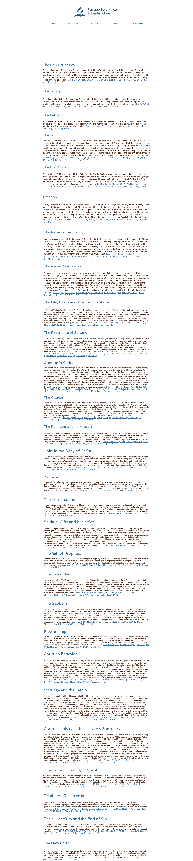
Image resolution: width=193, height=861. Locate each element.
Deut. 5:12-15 (114, 622)
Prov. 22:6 (116, 717)
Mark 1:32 (69, 624)
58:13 (133, 622)
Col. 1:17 (77, 420)
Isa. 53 (90, 323)
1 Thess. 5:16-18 (75, 391)
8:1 (84, 160)
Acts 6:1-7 (118, 546)
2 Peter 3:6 (74, 295)
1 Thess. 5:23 (126, 257)
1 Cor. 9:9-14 (79, 647)
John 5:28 (114, 809)
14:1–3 (98, 158)
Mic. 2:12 (138, 442)
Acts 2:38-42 (117, 418)
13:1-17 (144, 513)
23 (85, 391)
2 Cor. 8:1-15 (91, 647)
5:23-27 (69, 420)
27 (115, 467)
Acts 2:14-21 (115, 565)
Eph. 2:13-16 (68, 469)
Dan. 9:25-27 (51, 158)
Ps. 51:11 (128, 184)
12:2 (77, 354)
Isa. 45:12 (100, 220)
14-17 (59, 354)
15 (124, 254)
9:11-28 (72, 762)
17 (142, 80)
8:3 (129, 323)
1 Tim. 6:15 (83, 811)
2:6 (60, 391)
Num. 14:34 (91, 760)
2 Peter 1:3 (80, 356)
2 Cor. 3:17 (101, 389)
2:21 (70, 356)
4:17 (64, 444)
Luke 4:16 (78, 624)
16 (137, 352)
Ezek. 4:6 (101, 760)
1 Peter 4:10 (83, 548)
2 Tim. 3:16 (134, 80)
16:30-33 (110, 491)
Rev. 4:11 (68, 129)
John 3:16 (71, 107)
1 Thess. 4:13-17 (70, 811)
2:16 (49, 762)
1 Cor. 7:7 (77, 719)
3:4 (119, 293)
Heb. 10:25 (91, 391)
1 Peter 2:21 (90, 325)
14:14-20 (114, 786)
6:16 (142, 809)
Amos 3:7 (93, 565)
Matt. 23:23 (55, 647)
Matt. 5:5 (100, 857)
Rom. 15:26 (65, 647)
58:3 (57, 257)
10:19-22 (80, 762)
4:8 (49, 682)
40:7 (113, 593)
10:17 (71, 354)
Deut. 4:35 (99, 126)
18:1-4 (110, 444)
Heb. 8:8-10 (83, 595)
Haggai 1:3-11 (139, 645)
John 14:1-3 (108, 784)
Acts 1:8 (89, 187)
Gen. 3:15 (75, 323)
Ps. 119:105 (76, 80)
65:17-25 (91, 857)
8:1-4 (53, 354)
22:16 (116, 491)
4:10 (111, 325)
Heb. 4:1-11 (88, 624)
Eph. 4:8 (56, 548)
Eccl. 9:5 (79, 809)
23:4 (130, 387)
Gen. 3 (56, 293)
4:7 (49, 259)
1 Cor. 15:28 (138, 126)
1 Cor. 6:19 (99, 680)
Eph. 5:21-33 (104, 719)
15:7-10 (53, 595)
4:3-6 (77, 469)
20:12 (109, 762)
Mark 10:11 (53, 719)
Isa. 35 (84, 857)
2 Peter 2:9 (111, 391)
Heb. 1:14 (52, 295)
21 (61, 82)
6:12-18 (136, 389)
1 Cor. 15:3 (125, 158)
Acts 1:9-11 (119, 784)
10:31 (110, 680)
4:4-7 (114, 354)
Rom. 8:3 (61, 595)
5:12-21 (125, 293)
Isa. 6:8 (50, 107)
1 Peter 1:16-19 (55, 444)
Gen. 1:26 (139, 104)
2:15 (117, 645)
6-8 (62, 293)
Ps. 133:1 (73, 467)
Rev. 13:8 (92, 356)
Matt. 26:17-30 (121, 513)
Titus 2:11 (68, 682)
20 (110, 257)
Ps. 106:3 (78, 680)
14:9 (130, 126)
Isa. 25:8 (105, 809)
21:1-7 (128, 857)
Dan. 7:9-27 (111, 760)
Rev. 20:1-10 (94, 811)
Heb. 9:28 (98, 786)
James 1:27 (101, 391)
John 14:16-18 (59, 187)
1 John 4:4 (126, 391)
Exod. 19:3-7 (77, 418)
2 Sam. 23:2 (117, 184)
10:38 (100, 187)
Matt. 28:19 (60, 107)
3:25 (120, 323)
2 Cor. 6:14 (92, 719)
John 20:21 (78, 389)
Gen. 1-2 (47, 220)
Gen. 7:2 (47, 680)
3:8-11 (62, 420)
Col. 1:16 (124, 220)
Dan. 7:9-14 (107, 442)
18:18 (99, 418)
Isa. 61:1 (137, 184)
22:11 (121, 762)
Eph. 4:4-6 (102, 107)
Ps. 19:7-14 (106, 593)
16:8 (141, 352)
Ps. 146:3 (69, 809)
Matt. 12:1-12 (58, 624)
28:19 (105, 418)
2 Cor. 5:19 (102, 257)
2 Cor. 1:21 (81, 107)
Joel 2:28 (101, 565)
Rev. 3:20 (68, 516)
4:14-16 (59, 762)
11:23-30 (60, 516)
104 (92, 220)
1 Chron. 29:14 (126, 645)
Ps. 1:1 (122, 387)
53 (73, 352)
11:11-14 (126, 809)
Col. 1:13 (131, 354)
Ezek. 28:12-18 (96, 293)
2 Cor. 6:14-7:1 (120, 680)
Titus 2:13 (88, 786)
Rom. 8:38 (88, 389)
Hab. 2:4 (109, 352)
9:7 (99, 647)
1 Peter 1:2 (113, 107)
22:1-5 (135, 857)
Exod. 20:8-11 (65, 220)
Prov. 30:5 (86, 80)
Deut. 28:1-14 (94, 593)
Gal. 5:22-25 (115, 389)
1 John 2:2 (104, 325)
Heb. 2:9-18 (76, 160)
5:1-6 (53, 786)
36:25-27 (101, 352)
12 (140, 387)
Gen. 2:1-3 (72, 622)
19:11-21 (123, 786)
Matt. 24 (84, 784)
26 (69, 187)
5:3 (95, 187)
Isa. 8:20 (99, 80)
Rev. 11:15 (120, 857)
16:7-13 (80, 187)
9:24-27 (127, 760)
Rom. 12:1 (87, 680)
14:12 (115, 595)
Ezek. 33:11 (91, 352)
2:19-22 (55, 420)
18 (107, 220)
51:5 (48, 257)
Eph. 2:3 (115, 257)
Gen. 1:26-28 (113, 254)
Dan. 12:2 (93, 809)
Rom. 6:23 (114, 158)
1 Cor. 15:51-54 (131, 784)
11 (56, 220)
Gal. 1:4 (96, 354)
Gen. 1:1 (89, 126)
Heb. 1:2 (133, 220)
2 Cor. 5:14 (51, 325)
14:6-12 (103, 444)
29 (107, 565)
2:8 (71, 786)
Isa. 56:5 (124, 622)
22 (88, 107)
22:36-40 (133, 593)
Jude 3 (83, 444)
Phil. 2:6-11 (71, 325)
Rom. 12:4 (121, 467)
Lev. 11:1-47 (68, 680)
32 (141, 717)
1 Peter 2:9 (89, 420)
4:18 (50, 187)
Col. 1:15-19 (63, 160)
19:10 (52, 567)
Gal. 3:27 (134, 491)
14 (81, 158)
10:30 (92, 158)
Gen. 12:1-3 (66, 418)
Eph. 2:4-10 (122, 354)
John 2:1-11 (67, 719)
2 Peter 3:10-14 (73, 444)
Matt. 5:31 (135, 717)
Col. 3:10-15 (91, 469)
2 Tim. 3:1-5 (79, 786)
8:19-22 (133, 293)
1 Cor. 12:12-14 (135, 467)
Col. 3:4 (59, 811)
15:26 (73, 187)
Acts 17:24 (114, 220)
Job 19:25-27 (58, 809)
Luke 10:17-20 (67, 389)
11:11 (122, 442)
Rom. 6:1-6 (124, 491)
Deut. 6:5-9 (106, 717)
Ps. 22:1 (83, 323)
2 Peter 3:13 (110, 857)
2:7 (120, 254)
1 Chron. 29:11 (112, 387)
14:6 (102, 762)
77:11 (135, 387)
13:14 (93, 107)
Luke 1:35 (63, 158)
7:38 (125, 418)
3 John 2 (101, 682)
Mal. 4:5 (124, 717)
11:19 (96, 762)
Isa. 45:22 (66, 352)
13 (106, 158)
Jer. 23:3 (129, 442)
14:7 (50, 222)
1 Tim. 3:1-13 (71, 548)
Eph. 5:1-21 (136, 680)
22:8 (57, 567)
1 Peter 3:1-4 (82, 682)
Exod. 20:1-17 (82, 593)
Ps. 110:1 (110, 126)
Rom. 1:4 (113, 323)
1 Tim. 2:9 (56, 682)
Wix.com (79, 860)
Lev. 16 (83, 760)
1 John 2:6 (92, 682)
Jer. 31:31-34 (80, 352)
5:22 (86, 158)
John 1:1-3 (74, 158)
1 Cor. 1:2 (132, 418)
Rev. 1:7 (106, 786)
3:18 (118, 391)
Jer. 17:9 (64, 257)
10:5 (129, 680)
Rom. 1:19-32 (110, 293)
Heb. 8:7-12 (51, 356)
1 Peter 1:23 (62, 356)
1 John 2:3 (94, 595)
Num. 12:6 (70, 565)
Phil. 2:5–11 (51, 160)
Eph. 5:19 (125, 389)
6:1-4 (112, 719)
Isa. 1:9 (116, 442)
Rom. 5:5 (109, 187)
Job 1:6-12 (70, 293)
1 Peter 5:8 (63, 295)
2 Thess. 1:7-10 (62, 786)
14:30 (106, 323)
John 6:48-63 (134, 513)
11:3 (141, 220)
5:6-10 (65, 354)
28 (51, 548)
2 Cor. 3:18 (139, 158)
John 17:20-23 (97, 467)
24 (124, 352)
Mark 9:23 (118, 352)
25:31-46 (56, 389)
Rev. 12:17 (94, 444)
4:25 (125, 323)
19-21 (62, 325)
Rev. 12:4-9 (85, 295)
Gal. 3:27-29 (57, 469)
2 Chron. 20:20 (82, 565)
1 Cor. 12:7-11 (120, 187)
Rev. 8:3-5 (89, 762)
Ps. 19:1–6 (77, 220)
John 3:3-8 (130, 352)
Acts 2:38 (101, 491)
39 (95, 389)
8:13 (118, 760)
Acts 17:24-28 (75, 257)
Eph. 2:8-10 (73, 595)
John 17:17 (109, 80)
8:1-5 (65, 762)
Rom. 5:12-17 (89, 257)
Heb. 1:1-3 (139, 565)
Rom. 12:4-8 (129, 546)
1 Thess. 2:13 (121, 80)
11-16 (82, 469)
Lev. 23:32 (103, 622)
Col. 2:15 (80, 325)
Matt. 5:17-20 (123, 593)
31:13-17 (94, 622)
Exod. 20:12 (95, 717)
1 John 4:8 (57, 129)
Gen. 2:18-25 (84, 717)
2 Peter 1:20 (53, 82)
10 (52, 257)
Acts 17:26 (108, 467)
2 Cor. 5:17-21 (86, 354)
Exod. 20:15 (57, 680)
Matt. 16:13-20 (90, 418)
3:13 (102, 354)
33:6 (85, 220)
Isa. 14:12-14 (82, 293)
